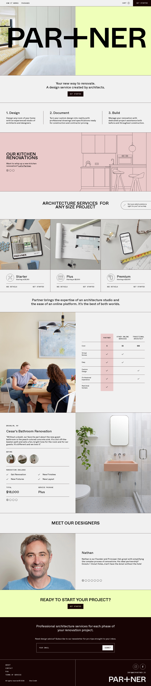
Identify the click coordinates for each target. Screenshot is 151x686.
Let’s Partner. (24, 166)
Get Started (75, 94)
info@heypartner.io (136, 673)
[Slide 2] (10, 170)
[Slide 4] (16, 500)
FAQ (6, 671)
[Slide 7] (101, 580)
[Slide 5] (95, 580)
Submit (108, 648)
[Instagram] (136, 667)
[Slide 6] (98, 580)
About (8, 665)
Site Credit (33, 681)
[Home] (113, 679)
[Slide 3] (13, 170)
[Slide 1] (7, 170)
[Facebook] (143, 667)
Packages (25, 3)
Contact (9, 668)
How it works (12, 3)
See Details (11, 287)
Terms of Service (13, 675)
